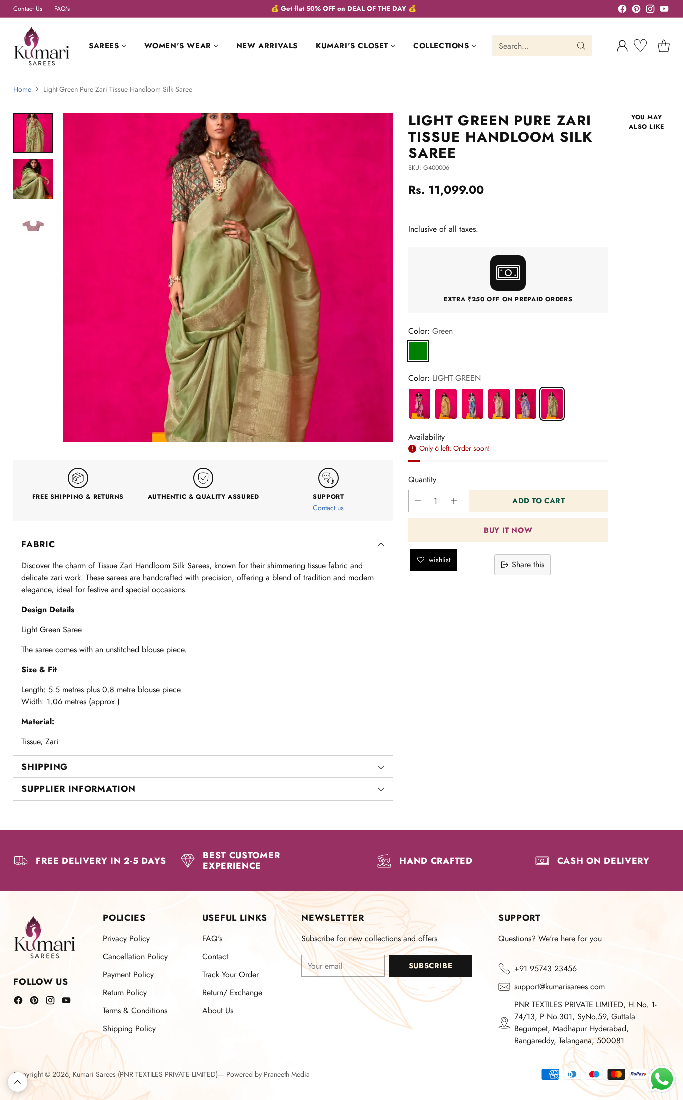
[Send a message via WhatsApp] (662, 1079)
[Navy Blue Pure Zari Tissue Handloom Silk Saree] (473, 403)
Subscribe (430, 965)
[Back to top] (18, 1082)
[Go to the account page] (622, 45)
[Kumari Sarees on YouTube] (665, 10)
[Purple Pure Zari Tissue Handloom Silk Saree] (419, 403)
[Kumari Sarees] (42, 46)
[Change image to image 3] (34, 225)
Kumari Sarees (94, 1074)
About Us (218, 1010)
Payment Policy (128, 974)
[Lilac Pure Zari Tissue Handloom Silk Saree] (525, 403)
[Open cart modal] (664, 45)
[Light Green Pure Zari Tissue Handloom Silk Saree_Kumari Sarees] (228, 277)
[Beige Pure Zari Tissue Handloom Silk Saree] (499, 403)
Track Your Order (230, 974)
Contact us (328, 508)
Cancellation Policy (135, 956)
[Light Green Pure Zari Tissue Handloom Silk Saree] (552, 403)
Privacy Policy (126, 938)
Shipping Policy (129, 1028)
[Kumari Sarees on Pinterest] (637, 10)
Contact (215, 956)
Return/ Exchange (232, 992)
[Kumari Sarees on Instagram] (651, 10)
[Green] (418, 350)
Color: (430, 330)
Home (23, 89)
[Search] (581, 45)
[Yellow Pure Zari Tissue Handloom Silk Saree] (446, 403)
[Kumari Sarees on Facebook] (623, 10)
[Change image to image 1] (34, 133)
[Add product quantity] (454, 501)
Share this (528, 564)
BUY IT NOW (508, 529)
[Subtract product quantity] (418, 501)
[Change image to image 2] (34, 179)
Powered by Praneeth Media (268, 1074)
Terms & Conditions (135, 1010)
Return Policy (125, 992)
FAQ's (212, 938)
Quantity (422, 479)
